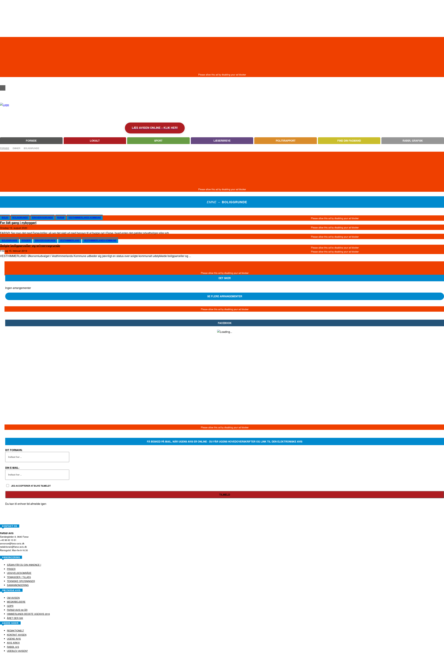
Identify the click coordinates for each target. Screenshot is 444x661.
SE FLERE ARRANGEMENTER (224, 296)
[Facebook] (2, 88)
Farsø (60, 217)
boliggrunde (20, 217)
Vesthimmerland (70, 240)
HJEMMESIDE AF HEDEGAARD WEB (235, 658)
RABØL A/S (211, 658)
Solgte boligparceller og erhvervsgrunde (30, 245)
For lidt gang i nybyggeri (18, 222)
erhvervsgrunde (42, 217)
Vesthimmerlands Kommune (84, 217)
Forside (4, 148)
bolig (5, 217)
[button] (2, 81)
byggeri (26, 240)
